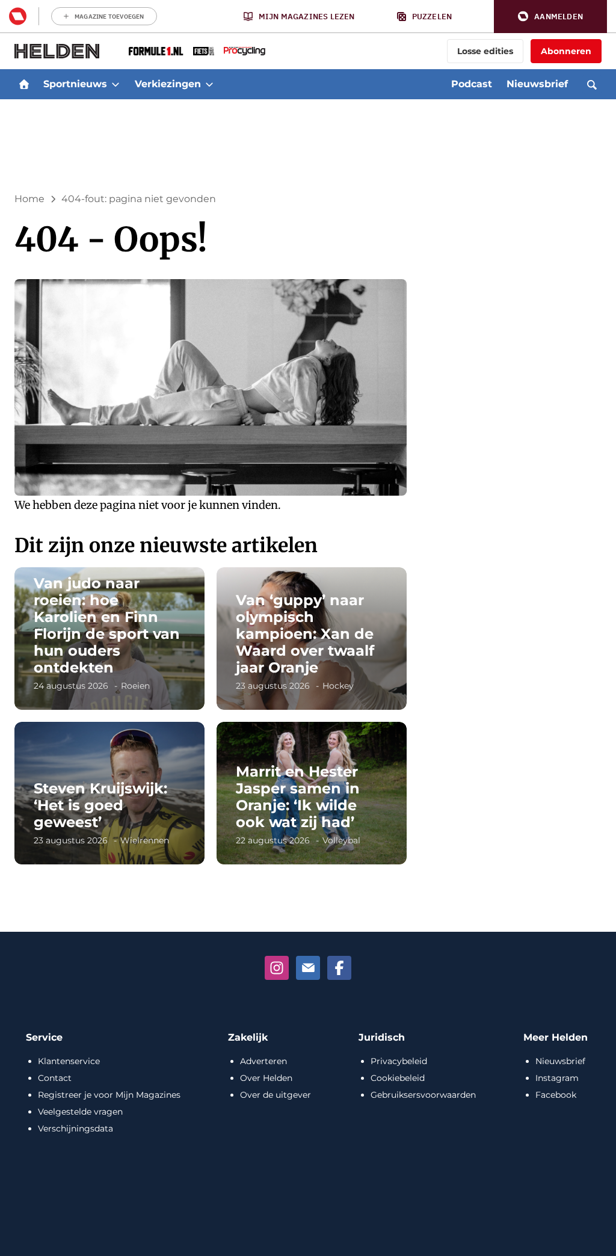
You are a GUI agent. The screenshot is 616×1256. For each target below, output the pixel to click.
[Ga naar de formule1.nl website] (156, 51)
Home (29, 199)
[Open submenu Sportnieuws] (115, 84)
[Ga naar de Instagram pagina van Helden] (277, 968)
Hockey (338, 685)
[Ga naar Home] (24, 84)
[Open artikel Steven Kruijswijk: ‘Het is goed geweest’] (109, 793)
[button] (550, 16)
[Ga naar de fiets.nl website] (203, 51)
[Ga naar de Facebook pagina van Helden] (339, 968)
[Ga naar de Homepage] (57, 51)
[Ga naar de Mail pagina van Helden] (308, 968)
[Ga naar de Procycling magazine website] (244, 51)
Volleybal (341, 840)
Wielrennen (144, 840)
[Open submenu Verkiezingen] (209, 84)
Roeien (135, 685)
